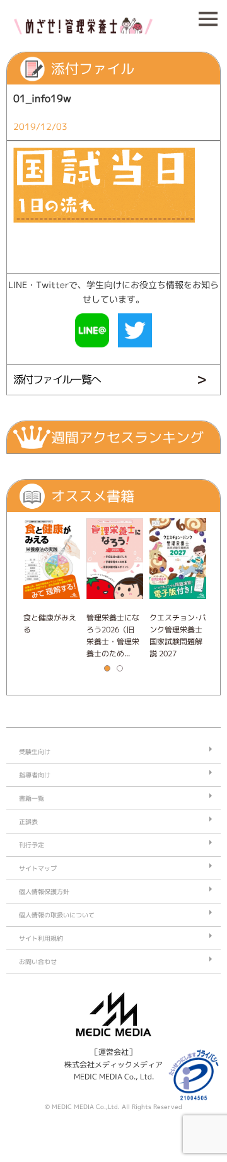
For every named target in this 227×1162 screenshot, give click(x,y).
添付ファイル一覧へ (57, 379)
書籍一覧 (31, 798)
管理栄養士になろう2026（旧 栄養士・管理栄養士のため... (112, 635)
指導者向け (34, 774)
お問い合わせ (38, 961)
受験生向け (34, 751)
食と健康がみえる (49, 623)
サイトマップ (38, 868)
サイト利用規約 (41, 938)
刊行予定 (31, 844)
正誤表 (28, 821)
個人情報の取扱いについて (57, 914)
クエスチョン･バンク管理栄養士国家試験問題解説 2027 (177, 635)
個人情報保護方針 (44, 891)
